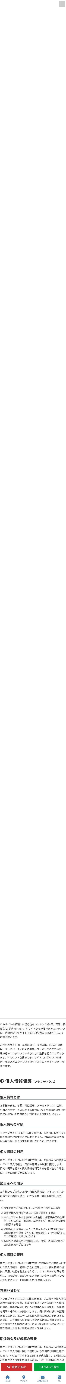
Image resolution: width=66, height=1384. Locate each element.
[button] (16, 1367)
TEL (59, 1381)
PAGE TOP (60, 1368)
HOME (7, 1381)
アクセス (23, 1381)
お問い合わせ (42, 1381)
